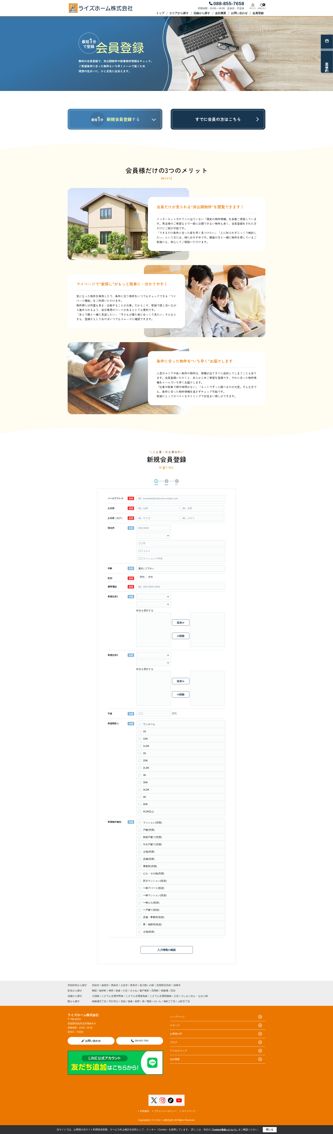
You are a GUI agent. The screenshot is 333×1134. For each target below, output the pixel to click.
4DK (145, 804)
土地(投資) (149, 931)
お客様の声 (176, 1033)
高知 (123, 1001)
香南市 (114, 985)
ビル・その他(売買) (153, 873)
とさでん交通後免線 (137, 996)
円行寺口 (113, 1001)
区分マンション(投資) (155, 880)
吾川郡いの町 (147, 985)
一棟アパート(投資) (153, 888)
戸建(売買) (149, 829)
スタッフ (175, 1025)
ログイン (252, 8)
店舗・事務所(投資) (153, 917)
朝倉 (118, 990)
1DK (145, 738)
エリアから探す (179, 13)
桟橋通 (165, 990)
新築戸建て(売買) (152, 837)
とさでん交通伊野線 (112, 996)
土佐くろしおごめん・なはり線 (191, 996)
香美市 (133, 985)
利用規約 (144, 1111)
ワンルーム (149, 724)
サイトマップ (188, 1111)
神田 (111, 990)
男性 (142, 576)
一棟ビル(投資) (151, 902)
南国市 (105, 985)
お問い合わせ (239, 13)
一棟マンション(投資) (155, 895)
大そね (134, 990)
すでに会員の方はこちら (218, 119)
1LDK (146, 746)
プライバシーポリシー (165, 1111)
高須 (172, 990)
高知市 (95, 985)
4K (144, 796)
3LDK (146, 789)
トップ (160, 13)
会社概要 (220, 13)
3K (144, 775)
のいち (157, 1001)
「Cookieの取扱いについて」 (224, 1129)
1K (144, 731)
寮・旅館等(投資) (152, 924)
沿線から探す (202, 13)
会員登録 (258, 13)
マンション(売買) (152, 822)
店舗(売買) (149, 859)
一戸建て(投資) (151, 909)
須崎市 (177, 985)
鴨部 (94, 990)
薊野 (137, 1001)
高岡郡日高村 (163, 985)
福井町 (103, 990)
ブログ (173, 1042)
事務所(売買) (150, 866)
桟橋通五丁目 (99, 1001)
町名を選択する (144, 610)
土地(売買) (149, 851)
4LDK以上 (148, 811)
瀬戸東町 (144, 990)
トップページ (177, 1016)
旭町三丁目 (169, 1001)
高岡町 (155, 990)
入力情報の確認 (166, 949)
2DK (145, 760)
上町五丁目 (184, 1001)
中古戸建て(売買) (152, 844)
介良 (125, 990)
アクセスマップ (178, 1050)
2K (144, 753)
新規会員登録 (123, 119)
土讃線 (96, 996)
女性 (150, 576)
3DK (145, 782)
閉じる (269, 1129)
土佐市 (124, 985)
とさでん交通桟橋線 (161, 996)
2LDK (146, 767)
